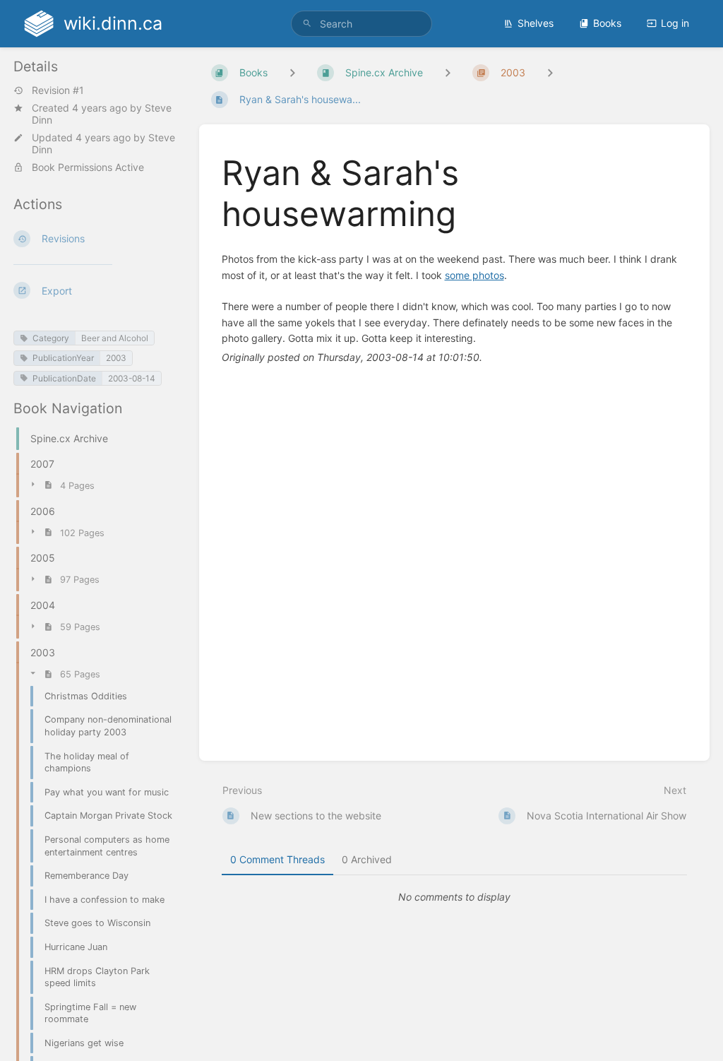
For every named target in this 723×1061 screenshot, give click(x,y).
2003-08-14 (131, 378)
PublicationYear (63, 357)
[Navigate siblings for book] (292, 72)
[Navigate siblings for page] (550, 72)
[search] (361, 24)
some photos (474, 275)
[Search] (307, 24)
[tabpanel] (455, 897)
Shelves (536, 23)
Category (50, 338)
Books (607, 23)
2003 (116, 357)
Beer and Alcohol (114, 338)
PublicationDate (64, 378)
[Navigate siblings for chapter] (447, 72)
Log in (675, 23)
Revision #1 (58, 90)
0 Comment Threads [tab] (277, 859)
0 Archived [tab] (367, 859)
